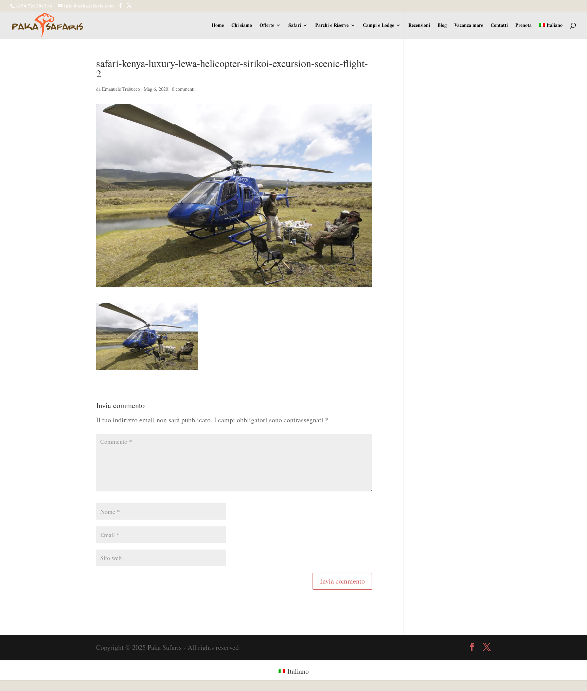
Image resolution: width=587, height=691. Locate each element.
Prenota (523, 26)
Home (218, 26)
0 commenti (183, 89)
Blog (442, 26)
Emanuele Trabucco (121, 89)
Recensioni (419, 26)
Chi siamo (241, 26)
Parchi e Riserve (332, 26)
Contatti (499, 26)
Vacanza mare (468, 26)
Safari (294, 26)
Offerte (267, 26)
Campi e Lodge (378, 26)
